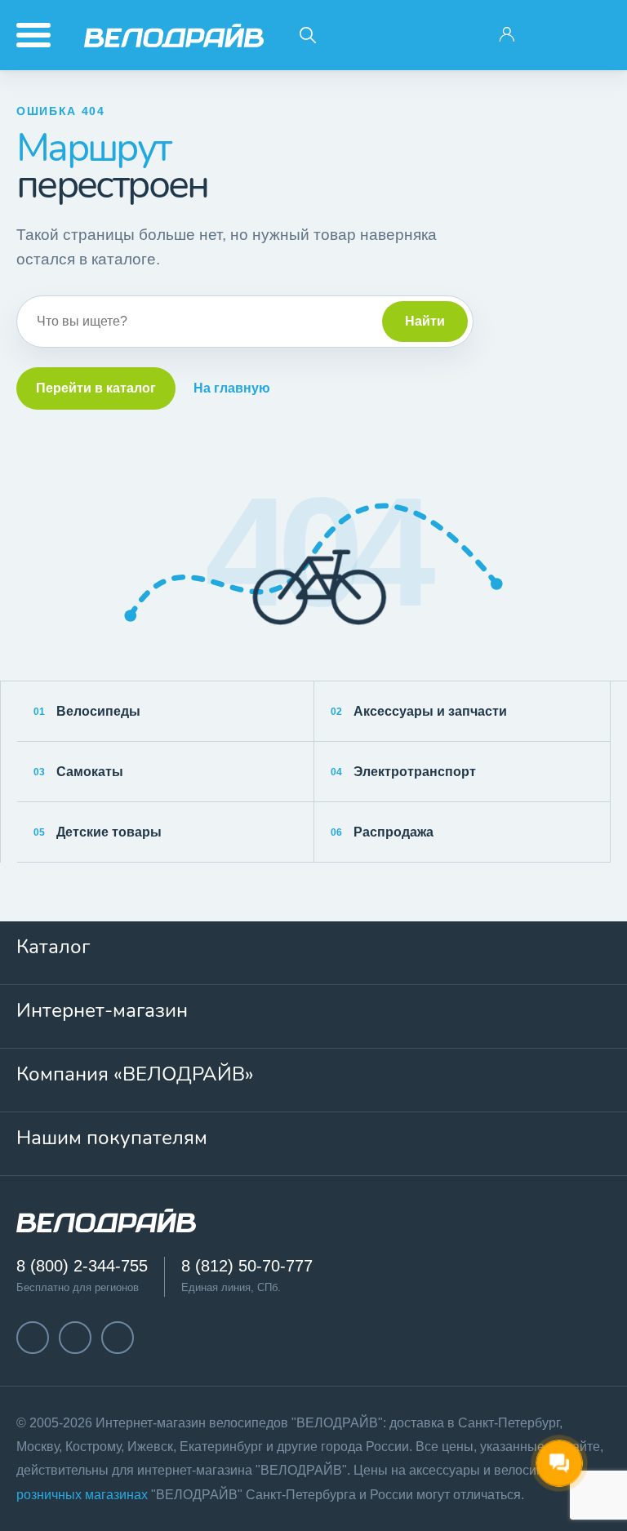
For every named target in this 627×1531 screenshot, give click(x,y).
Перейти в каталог (96, 388)
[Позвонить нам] (551, 35)
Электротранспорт (403, 772)
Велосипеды (86, 711)
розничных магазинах (82, 1495)
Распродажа (382, 832)
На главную (231, 388)
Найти (425, 321)
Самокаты (78, 772)
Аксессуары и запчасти (419, 711)
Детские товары (97, 832)
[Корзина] (595, 35)
